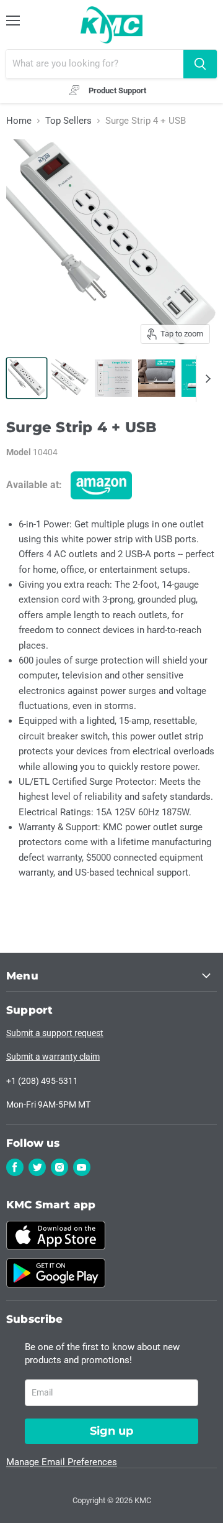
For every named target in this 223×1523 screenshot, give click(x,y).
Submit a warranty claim (53, 1057)
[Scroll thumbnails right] (206, 379)
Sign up (111, 1431)
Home (19, 121)
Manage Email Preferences (61, 1462)
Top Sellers (68, 121)
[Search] (200, 64)
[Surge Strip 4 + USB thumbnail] (26, 378)
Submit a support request (54, 1033)
